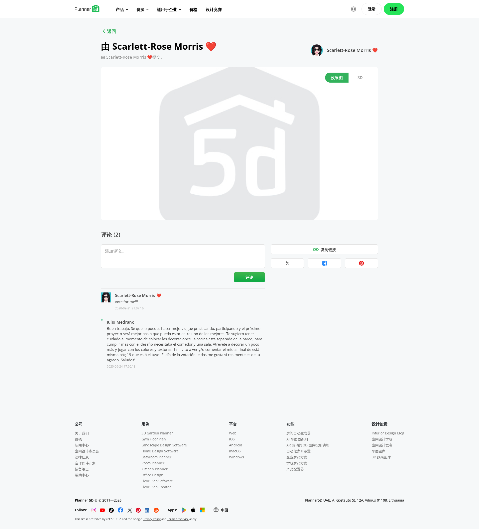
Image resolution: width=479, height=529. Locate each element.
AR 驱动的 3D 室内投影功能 (307, 445)
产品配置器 (295, 469)
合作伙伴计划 (85, 463)
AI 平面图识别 (297, 439)
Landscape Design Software (164, 445)
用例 (145, 424)
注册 (394, 9)
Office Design (152, 475)
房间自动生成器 (298, 433)
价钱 (78, 439)
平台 (233, 424)
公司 (79, 424)
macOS (234, 451)
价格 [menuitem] (194, 9)
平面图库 (378, 451)
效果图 (337, 77)
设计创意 (379, 424)
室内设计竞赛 (382, 445)
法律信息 (82, 457)
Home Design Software (160, 451)
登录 (372, 9)
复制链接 (328, 249)
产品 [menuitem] (120, 9)
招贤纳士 (82, 469)
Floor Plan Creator (156, 487)
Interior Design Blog (388, 433)
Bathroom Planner (156, 457)
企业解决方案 (296, 457)
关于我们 (82, 433)
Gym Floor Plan (153, 439)
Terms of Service (178, 519)
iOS (232, 439)
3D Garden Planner (157, 433)
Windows (236, 457)
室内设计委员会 (87, 451)
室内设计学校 (382, 439)
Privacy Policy (152, 519)
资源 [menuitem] (140, 9)
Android (235, 445)
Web (233, 433)
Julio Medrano (120, 322)
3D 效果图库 (381, 457)
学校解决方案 (296, 463)
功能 (290, 424)
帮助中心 (82, 475)
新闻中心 (82, 445)
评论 (249, 277)
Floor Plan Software (157, 481)
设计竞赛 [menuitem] (214, 9)
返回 (111, 31)
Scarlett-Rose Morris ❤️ (352, 50)
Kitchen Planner (154, 469)
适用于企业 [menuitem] (167, 9)
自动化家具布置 (298, 451)
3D (360, 77)
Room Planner (152, 463)
